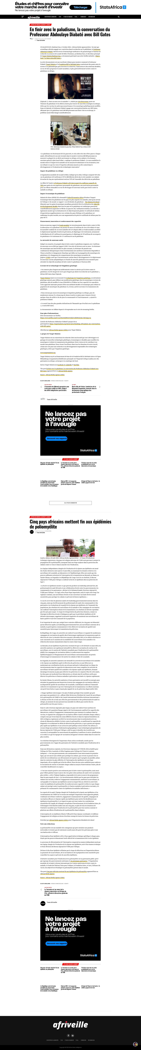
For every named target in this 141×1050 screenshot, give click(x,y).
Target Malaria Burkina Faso (51, 56)
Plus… (76, 17)
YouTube (76, 365)
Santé (66, 380)
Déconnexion (91, 17)
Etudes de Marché (67, 17)
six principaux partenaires (78, 861)
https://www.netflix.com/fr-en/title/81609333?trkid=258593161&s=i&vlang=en (65, 318)
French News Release (57, 380)
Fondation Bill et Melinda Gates (69, 64)
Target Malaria (51, 64)
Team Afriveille (41, 40)
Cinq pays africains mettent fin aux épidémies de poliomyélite (66, 871)
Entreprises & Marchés (50, 17)
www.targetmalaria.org (47, 353)
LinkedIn (69, 365)
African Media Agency (65, 371)
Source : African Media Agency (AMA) (52, 375)
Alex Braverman (83, 101)
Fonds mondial (64, 225)
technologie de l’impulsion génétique (78, 278)
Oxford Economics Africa (75, 197)
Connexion (83, 17)
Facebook (60, 365)
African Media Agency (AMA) (58, 330)
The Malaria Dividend (92, 202)
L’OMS (48, 257)
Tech (60, 17)
